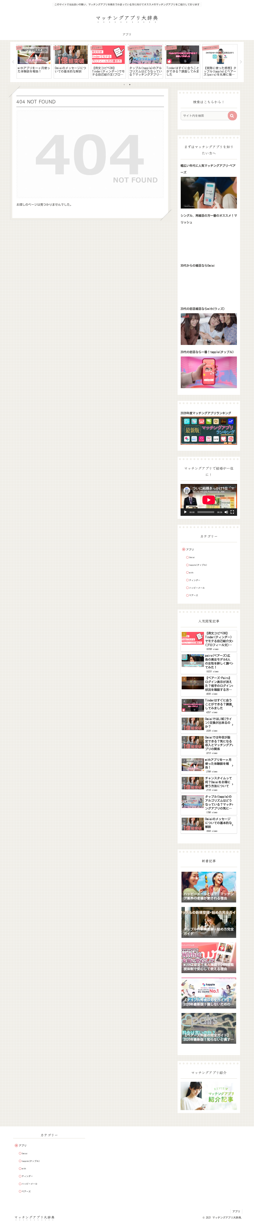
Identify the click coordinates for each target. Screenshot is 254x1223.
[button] (232, 115)
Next (241, 62)
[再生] (185, 512)
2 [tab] (130, 84)
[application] (209, 500)
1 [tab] (124, 84)
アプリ (236, 1211)
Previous (13, 62)
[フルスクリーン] (232, 512)
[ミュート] (226, 512)
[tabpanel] (34, 61)
